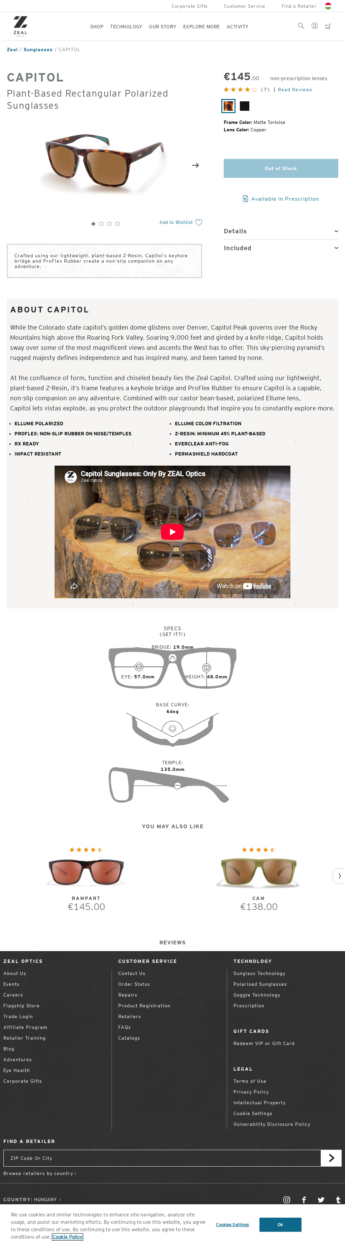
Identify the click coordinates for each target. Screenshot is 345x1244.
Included (238, 248)
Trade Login (18, 1016)
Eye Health (16, 1070)
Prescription (248, 1005)
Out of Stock (281, 168)
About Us (14, 973)
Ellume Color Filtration (208, 423)
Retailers (129, 1016)
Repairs (127, 995)
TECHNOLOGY (126, 26)
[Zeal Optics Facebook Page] (304, 1203)
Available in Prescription (284, 199)
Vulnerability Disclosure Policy (271, 1124)
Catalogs (129, 1038)
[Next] (195, 165)
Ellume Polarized (38, 423)
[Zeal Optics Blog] (338, 1203)
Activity (238, 26)
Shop (96, 26)
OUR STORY (163, 26)
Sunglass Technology (259, 973)
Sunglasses (38, 49)
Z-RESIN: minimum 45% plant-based (220, 433)
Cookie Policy (68, 1237)
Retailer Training (24, 1038)
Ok (280, 1224)
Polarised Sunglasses (260, 984)
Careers (13, 995)
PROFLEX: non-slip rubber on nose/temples (72, 433)
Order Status (134, 984)
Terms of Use (249, 1081)
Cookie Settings (253, 1113)
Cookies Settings (232, 1224)
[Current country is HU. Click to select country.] (328, 6)
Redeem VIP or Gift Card (264, 1043)
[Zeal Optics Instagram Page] (287, 1203)
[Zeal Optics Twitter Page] (321, 1203)
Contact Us (132, 973)
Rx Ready (26, 443)
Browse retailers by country (38, 1173)
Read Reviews (295, 89)
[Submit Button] (331, 1158)
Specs (172, 628)
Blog (8, 1048)
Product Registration (144, 1005)
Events (11, 984)
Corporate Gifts (189, 6)
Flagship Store (21, 1005)
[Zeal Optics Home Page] (22, 26)
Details (235, 231)
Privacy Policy (251, 1092)
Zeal (12, 49)
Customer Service (244, 6)
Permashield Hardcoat (206, 454)
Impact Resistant (37, 454)
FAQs (124, 1027)
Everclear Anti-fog (202, 443)
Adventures (17, 1059)
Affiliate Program (25, 1027)
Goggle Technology (256, 995)
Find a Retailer (299, 6)
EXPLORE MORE (201, 26)
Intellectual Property (259, 1102)
